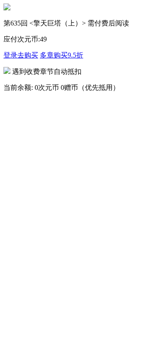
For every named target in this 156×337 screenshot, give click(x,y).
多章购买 (61, 55)
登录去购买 (20, 55)
